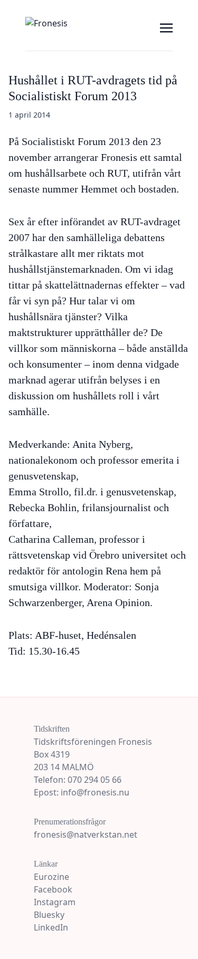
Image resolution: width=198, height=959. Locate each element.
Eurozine (51, 877)
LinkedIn (51, 927)
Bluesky (49, 914)
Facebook (53, 889)
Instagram (55, 902)
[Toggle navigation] (166, 27)
